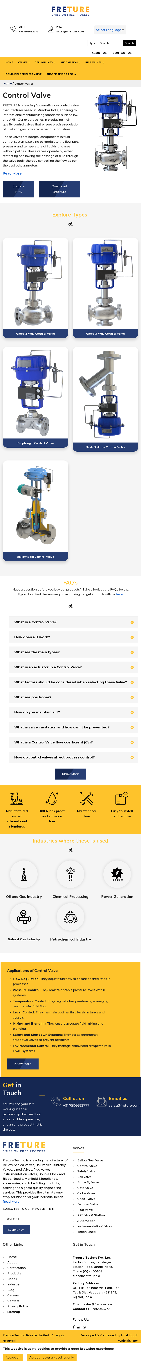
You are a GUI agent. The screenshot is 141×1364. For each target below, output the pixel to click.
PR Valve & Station (91, 1215)
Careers (13, 1295)
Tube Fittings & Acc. (59, 74)
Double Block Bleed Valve (23, 74)
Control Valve (87, 1166)
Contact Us (122, 53)
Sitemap (13, 1312)
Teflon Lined (44, 62)
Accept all (13, 1357)
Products (14, 1273)
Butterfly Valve (88, 1182)
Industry (13, 1284)
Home (9, 62)
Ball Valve (84, 1177)
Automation (69, 62)
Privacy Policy (17, 1306)
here (119, 594)
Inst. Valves (93, 62)
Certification (16, 1268)
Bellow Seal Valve (90, 1160)
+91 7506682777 (28, 31)
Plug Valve (85, 1210)
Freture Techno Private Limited (26, 1335)
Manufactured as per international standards (17, 818)
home (8, 83)
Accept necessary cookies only (51, 1357)
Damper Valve (87, 1204)
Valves (22, 62)
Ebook (12, 1279)
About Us (99, 53)
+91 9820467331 (99, 1309)
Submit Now (16, 1229)
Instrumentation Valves (94, 1226)
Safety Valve (86, 1171)
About (12, 1262)
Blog (10, 1290)
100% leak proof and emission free (52, 816)
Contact (13, 1301)
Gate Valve (85, 1188)
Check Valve (86, 1199)
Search (129, 43)
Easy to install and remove (122, 813)
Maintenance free (87, 813)
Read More (11, 1201)
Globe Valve (86, 1193)
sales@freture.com (70, 31)
